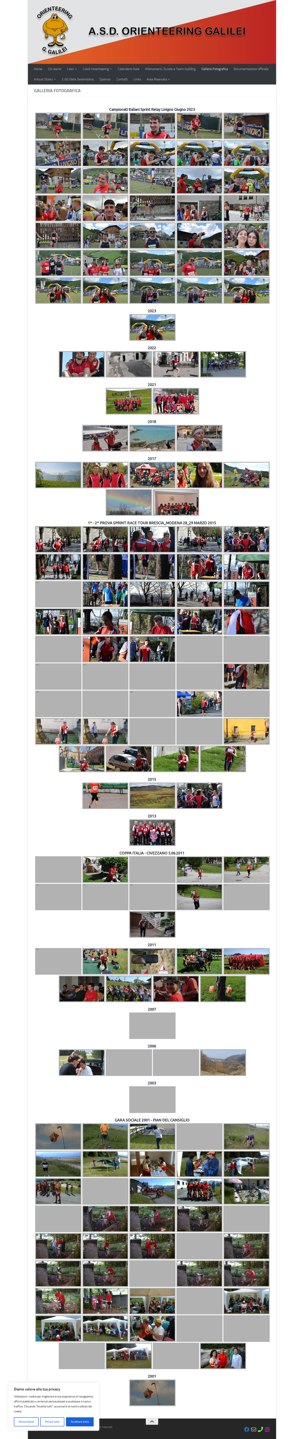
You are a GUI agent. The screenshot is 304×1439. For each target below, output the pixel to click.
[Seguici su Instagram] (267, 1429)
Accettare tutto (80, 1422)
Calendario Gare (128, 69)
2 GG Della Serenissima (78, 79)
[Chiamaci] (260, 1429)
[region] (53, 1406)
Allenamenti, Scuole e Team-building (170, 69)
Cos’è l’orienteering (96, 69)
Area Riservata (157, 79)
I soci (70, 69)
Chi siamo (54, 69)
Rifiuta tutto (52, 1422)
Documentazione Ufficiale (251, 69)
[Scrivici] (253, 1429)
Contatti (122, 79)
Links (137, 79)
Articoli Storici (43, 79)
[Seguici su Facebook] (246, 1429)
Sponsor (105, 79)
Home (38, 69)
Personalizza (26, 1422)
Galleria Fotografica (214, 69)
